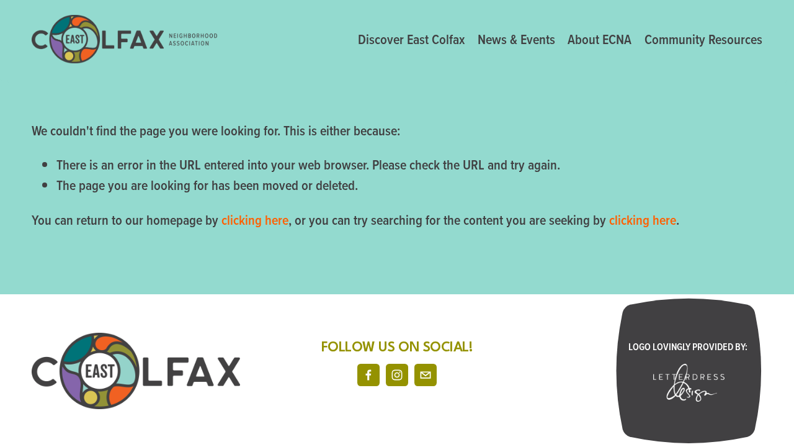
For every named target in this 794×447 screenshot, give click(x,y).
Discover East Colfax (411, 39)
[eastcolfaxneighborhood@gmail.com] (425, 375)
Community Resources (703, 39)
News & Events (516, 39)
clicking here (254, 220)
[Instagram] (397, 375)
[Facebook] (368, 375)
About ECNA (599, 39)
